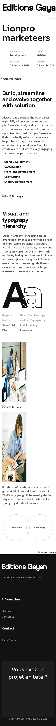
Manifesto (7, 611)
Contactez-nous (26, 685)
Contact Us (8, 617)
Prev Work (16, 527)
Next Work (40, 527)
